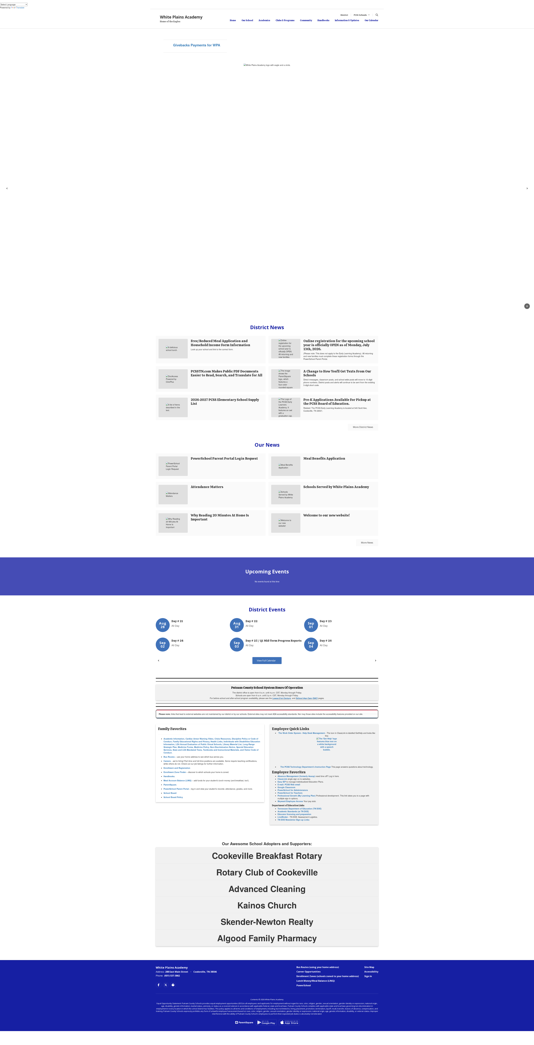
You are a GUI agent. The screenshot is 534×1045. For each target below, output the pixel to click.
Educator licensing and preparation (294, 814)
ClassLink (282, 779)
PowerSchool (303, 985)
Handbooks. (169, 776)
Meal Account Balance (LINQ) (177, 780)
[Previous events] (158, 660)
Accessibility (371, 971)
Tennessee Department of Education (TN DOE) (300, 808)
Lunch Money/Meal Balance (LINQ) (315, 980)
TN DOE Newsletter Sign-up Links (293, 819)
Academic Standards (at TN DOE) (293, 811)
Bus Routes (169, 756)
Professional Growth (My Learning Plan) (297, 795)
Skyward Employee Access (290, 801)
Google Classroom (286, 787)
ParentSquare (170, 784)
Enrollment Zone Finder (175, 772)
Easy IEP (282, 781)
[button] (362, 15)
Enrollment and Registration (177, 768)
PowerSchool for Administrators (293, 790)
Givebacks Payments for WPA (196, 45)
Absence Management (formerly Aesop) (296, 776)
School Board (170, 793)
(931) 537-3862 (172, 975)
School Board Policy (173, 797)
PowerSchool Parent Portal (176, 788)
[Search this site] (376, 15)
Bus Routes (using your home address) (317, 967)
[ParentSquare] (244, 1022)
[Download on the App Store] (289, 1022)
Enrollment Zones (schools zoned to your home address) (327, 976)
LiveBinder (283, 817)
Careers (167, 761)
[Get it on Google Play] (266, 1022)
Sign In (368, 976)
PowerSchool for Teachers (290, 792)
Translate (20, 7)
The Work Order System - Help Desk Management (301, 733)
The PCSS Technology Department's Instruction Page (305, 766)
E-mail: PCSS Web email (289, 784)
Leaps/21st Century (281, 698)
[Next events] (375, 660)
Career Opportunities (308, 971)
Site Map (369, 967)
